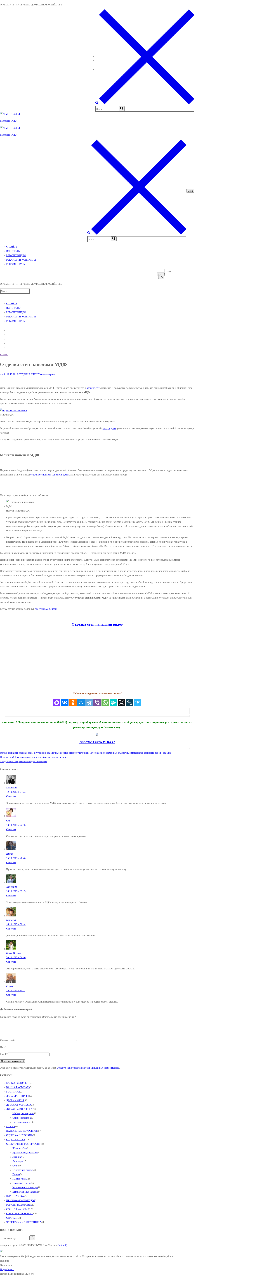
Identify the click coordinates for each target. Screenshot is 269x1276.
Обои (15, 1165)
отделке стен (93, 388)
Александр (11, 887)
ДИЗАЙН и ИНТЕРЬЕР (19, 1109)
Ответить (11, 796)
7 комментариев (46, 374)
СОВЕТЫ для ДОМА (17, 1209)
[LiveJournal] (129, 702)
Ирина (9, 853)
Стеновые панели (21, 1183)
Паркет (16, 1174)
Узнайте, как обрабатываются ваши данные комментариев (88, 1067)
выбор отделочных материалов (85, 752)
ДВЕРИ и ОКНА (15, 1100)
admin (3, 374)
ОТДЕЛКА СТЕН (28, 374)
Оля (8, 820)
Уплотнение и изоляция (25, 1187)
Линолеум (17, 1161)
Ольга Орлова (13, 953)
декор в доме (109, 428)
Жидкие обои (19, 1148)
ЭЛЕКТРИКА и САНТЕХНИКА (23, 1222)
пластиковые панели (46, 609)
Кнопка (4, 354)
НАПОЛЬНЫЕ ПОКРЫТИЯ (21, 1130)
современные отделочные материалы (123, 752)
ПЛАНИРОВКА (15, 1196)
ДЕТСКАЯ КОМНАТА (18, 1104)
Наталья (11, 920)
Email (4, 1054)
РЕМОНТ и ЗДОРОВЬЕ (19, 1204)
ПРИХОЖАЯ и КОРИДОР (20, 1200)
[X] (121, 702)
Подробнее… (7, 1269)
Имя (3, 1047)
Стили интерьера (21, 1117)
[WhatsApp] (105, 702)
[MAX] (56, 702)
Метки (4, 752)
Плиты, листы (20, 1178)
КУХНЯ (10, 1126)
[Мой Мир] (81, 702)
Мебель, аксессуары (23, 1113)
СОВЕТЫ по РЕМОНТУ (19, 1213)
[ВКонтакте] (64, 702)
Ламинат (17, 1157)
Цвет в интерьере (21, 1122)
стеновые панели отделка (157, 752)
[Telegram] (89, 702)
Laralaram (11, 787)
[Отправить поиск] (161, 276)
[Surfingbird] (137, 702)
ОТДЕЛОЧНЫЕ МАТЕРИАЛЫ (23, 1144)
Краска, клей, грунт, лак (25, 1152)
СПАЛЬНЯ (12, 1217)
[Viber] (97, 702)
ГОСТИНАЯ (13, 1091)
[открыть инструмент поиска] (144, 103)
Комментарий (8, 1040)
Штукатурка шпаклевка (25, 1191)
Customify (62, 1245)
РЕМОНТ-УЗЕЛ (8, 120)
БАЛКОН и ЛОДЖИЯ (18, 1083)
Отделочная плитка (22, 1170)
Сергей (10, 986)
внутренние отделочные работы (51, 752)
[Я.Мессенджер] (113, 702)
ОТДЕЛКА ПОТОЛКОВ (19, 1135)
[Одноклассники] (73, 702)
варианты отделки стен (20, 752)
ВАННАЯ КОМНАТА (18, 1087)
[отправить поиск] (122, 108)
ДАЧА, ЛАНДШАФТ (17, 1096)
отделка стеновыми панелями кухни (49, 474)
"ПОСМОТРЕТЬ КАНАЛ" (97, 742)
